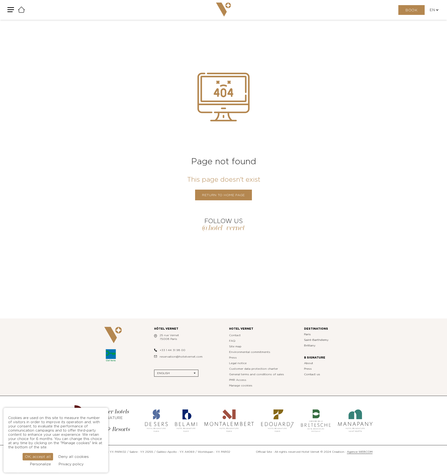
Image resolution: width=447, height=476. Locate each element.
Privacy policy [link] (71, 464)
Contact (235, 335)
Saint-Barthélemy (316, 340)
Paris (307, 334)
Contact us (312, 374)
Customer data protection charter (253, 368)
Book (411, 10)
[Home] (21, 10)
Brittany (309, 345)
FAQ (232, 340)
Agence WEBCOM (359, 451)
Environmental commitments (249, 352)
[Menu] (10, 10)
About (308, 363)
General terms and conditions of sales (256, 374)
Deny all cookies (73, 457)
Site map (235, 346)
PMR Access (237, 380)
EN (432, 10)
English (163, 373)
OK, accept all (38, 457)
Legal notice (238, 363)
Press (233, 357)
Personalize (40, 464)
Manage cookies (240, 385)
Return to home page (223, 195)
